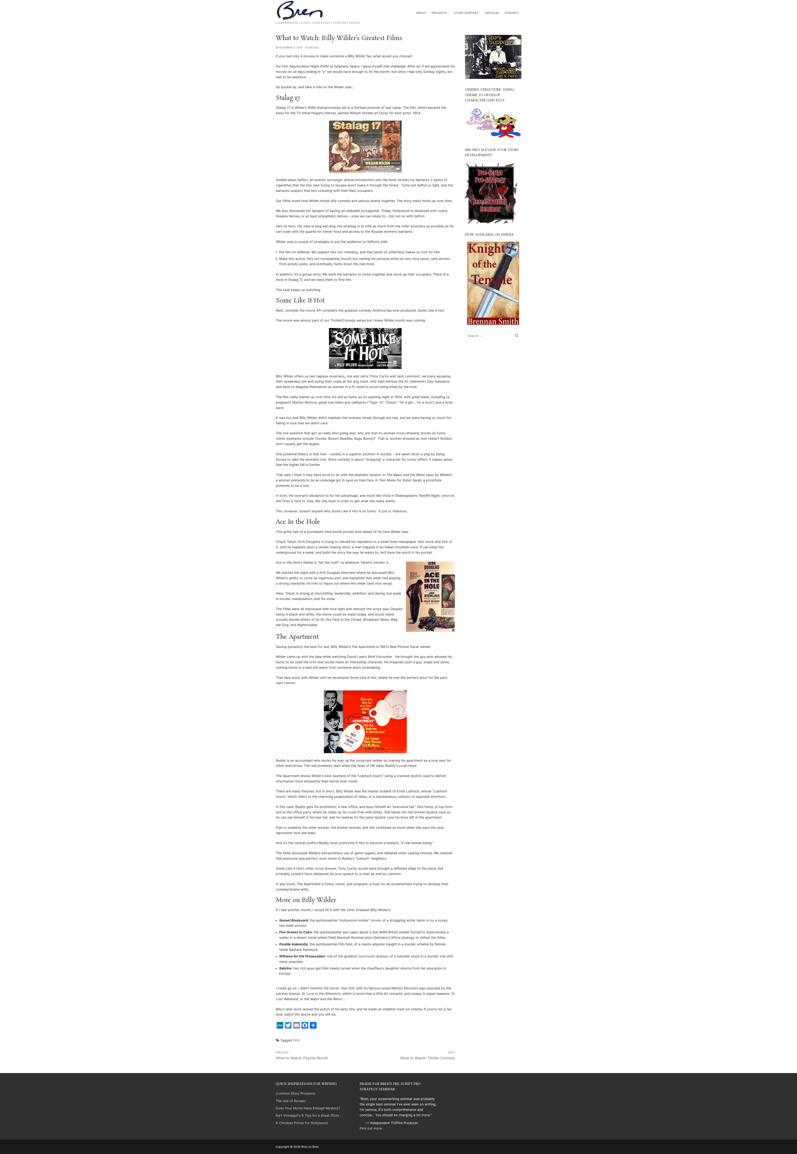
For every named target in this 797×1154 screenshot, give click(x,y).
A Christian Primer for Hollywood (302, 1123)
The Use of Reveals (291, 1101)
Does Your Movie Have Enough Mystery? (308, 1108)
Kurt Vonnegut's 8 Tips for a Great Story (307, 1115)
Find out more (371, 1128)
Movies (313, 47)
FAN (296, 1040)
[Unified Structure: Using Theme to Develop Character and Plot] (493, 138)
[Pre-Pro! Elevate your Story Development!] (491, 222)
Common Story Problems (295, 1093)
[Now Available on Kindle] (493, 283)
